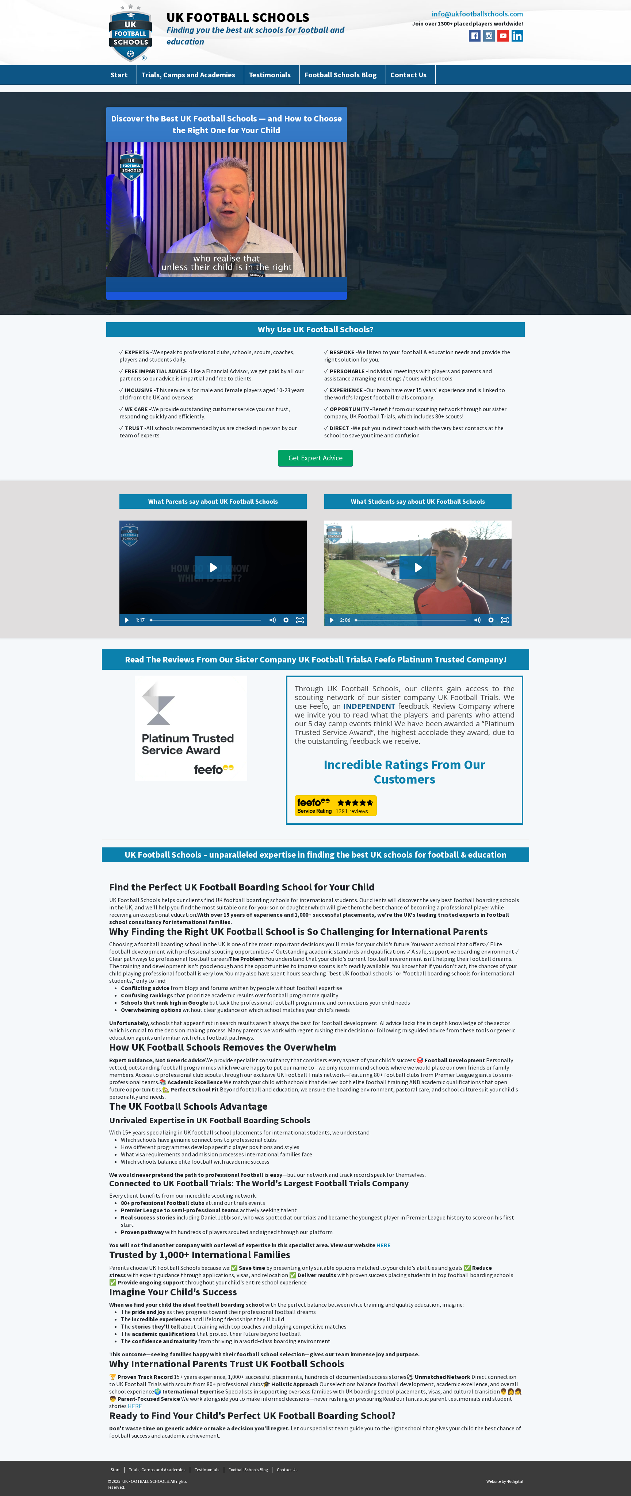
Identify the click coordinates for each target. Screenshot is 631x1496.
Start (119, 74)
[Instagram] (489, 36)
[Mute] (310, 270)
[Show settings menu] (325, 270)
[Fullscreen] (339, 270)
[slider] (219, 270)
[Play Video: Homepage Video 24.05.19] (213, 567)
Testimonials (270, 74)
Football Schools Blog (340, 74)
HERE (383, 1245)
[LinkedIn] (517, 36)
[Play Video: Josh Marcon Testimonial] (417, 567)
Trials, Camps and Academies (188, 74)
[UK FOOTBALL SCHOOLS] (130, 33)
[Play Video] (126, 620)
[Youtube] (503, 36)
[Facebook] (475, 36)
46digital (515, 1481)
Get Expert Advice (315, 457)
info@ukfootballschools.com (477, 13)
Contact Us (408, 74)
